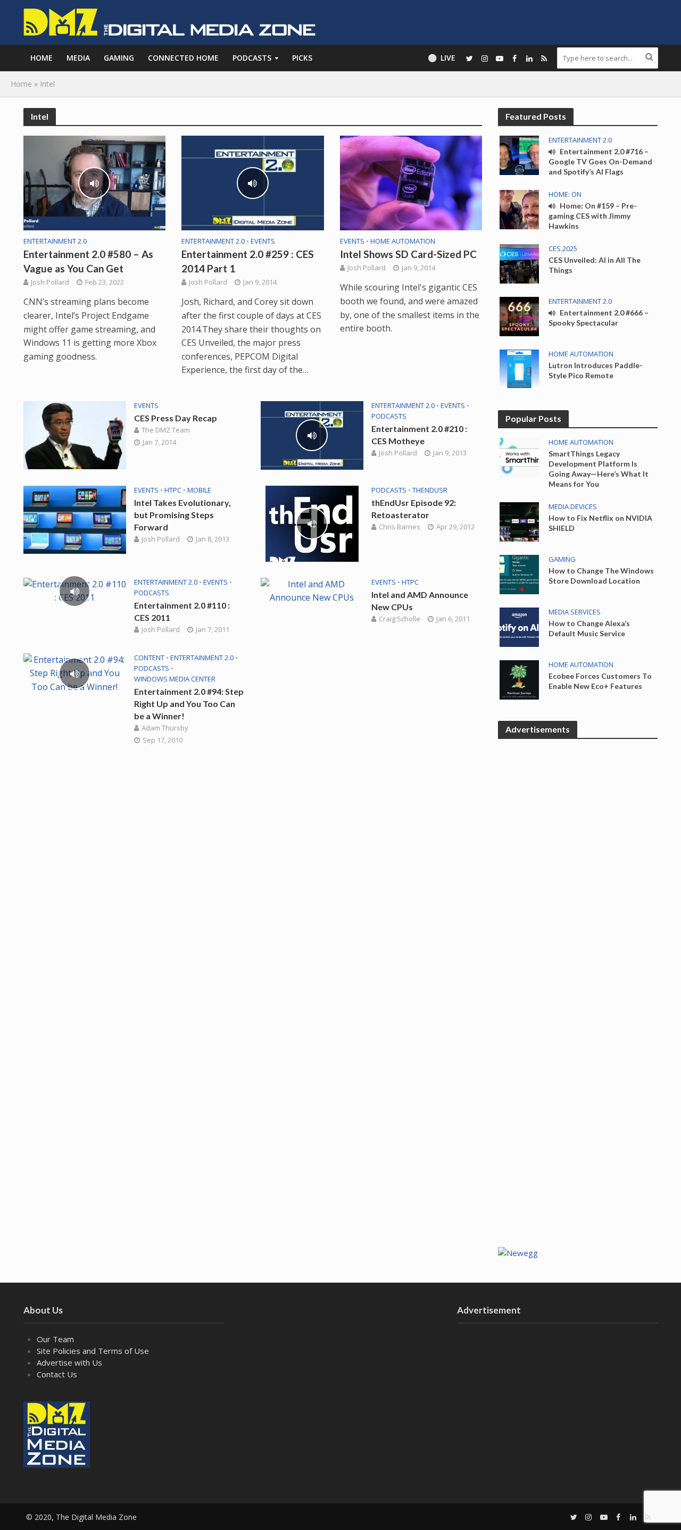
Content (149, 657)
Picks (302, 58)
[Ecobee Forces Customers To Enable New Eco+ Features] (519, 678)
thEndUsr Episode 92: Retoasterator (413, 508)
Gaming (119, 58)
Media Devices (573, 506)
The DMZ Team (166, 430)
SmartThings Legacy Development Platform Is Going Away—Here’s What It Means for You (599, 468)
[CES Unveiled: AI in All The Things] (519, 262)
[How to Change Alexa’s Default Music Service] (519, 626)
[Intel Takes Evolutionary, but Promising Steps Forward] (74, 519)
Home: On (565, 194)
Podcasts (251, 58)
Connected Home (183, 58)
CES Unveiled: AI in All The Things (595, 265)
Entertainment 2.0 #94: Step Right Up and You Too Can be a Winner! (189, 703)
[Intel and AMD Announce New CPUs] (312, 590)
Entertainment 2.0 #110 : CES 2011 (182, 611)
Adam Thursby (165, 728)
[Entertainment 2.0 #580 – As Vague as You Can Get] (94, 182)
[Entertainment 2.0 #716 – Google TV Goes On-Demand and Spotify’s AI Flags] (519, 154)
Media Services (575, 612)
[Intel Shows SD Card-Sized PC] (411, 182)
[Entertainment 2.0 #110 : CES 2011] (74, 590)
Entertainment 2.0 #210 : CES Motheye (419, 434)
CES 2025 (563, 248)
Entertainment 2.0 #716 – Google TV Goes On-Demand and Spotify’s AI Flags (600, 161)
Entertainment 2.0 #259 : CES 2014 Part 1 (247, 261)
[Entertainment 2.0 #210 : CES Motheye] (312, 434)
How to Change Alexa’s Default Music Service (589, 628)
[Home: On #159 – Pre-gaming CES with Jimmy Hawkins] (519, 208)
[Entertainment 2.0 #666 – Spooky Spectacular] (519, 315)
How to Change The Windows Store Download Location (601, 575)
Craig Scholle (399, 618)
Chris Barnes (399, 526)
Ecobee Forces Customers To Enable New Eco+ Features (600, 681)
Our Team (55, 1339)
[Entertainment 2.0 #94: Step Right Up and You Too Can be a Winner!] (74, 672)
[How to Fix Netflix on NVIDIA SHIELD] (519, 520)
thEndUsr (429, 490)
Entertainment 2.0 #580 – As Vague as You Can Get (88, 261)
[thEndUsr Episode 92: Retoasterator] (312, 522)
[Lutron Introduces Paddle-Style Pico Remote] (519, 368)
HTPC (172, 490)
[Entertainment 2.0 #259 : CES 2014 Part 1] (252, 182)
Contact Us (57, 1374)
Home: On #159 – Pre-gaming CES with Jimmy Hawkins (593, 215)
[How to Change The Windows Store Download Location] (519, 573)
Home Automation (402, 241)
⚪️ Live (441, 58)
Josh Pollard (50, 282)
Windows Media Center (174, 679)
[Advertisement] (578, 1065)
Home (41, 58)
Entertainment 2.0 (55, 241)
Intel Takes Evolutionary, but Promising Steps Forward (182, 514)
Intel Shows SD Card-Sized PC (408, 254)
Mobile (199, 490)
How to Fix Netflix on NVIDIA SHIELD (600, 523)
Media (78, 58)
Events (263, 241)
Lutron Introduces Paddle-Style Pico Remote (596, 370)
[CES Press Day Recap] (74, 434)
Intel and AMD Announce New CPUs (419, 600)
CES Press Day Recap (175, 418)
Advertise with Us (69, 1362)
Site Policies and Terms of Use (93, 1350)
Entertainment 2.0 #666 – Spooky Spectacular (599, 317)
